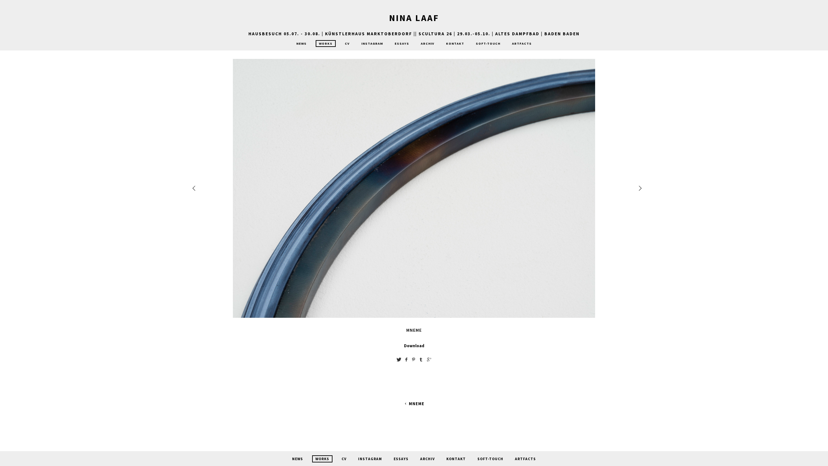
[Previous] (194, 188)
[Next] (640, 188)
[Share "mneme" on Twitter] (399, 359)
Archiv (427, 43)
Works (325, 43)
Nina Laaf (414, 18)
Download (414, 345)
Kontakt (455, 43)
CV (347, 43)
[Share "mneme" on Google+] (429, 359)
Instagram (372, 43)
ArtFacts (522, 43)
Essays (402, 43)
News (301, 43)
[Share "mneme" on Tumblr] (421, 359)
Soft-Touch (488, 43)
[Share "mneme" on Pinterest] (413, 359)
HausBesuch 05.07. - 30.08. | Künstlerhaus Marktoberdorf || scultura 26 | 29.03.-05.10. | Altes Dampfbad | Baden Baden (414, 34)
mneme (416, 403)
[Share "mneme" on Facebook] (406, 359)
